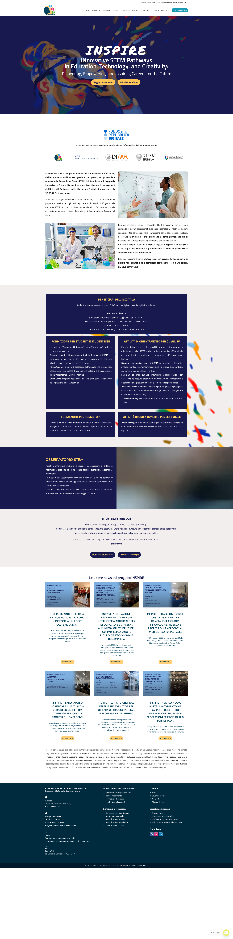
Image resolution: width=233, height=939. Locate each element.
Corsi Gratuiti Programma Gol (118, 793)
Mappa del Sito (158, 802)
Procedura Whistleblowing (163, 816)
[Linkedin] (161, 834)
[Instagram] (156, 834)
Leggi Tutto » (67, 662)
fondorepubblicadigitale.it (158, 767)
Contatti (155, 799)
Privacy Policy (158, 813)
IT (188, 2)
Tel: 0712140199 (146, 2)
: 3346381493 (56, 822)
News (154, 793)
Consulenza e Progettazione (117, 813)
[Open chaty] (226, 932)
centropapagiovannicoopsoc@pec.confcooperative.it (68, 841)
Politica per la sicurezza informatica (167, 822)
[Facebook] (152, 834)
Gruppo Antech (142, 865)
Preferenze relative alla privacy (165, 819)
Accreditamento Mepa (115, 819)
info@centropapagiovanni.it (166, 2)
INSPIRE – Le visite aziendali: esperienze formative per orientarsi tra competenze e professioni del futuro (116, 708)
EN (185, 2)
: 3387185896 (60, 825)
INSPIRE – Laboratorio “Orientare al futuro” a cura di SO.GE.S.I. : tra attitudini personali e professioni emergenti (67, 710)
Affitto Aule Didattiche (115, 816)
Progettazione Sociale (115, 825)
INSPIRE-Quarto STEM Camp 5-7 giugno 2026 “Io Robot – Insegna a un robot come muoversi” (68, 619)
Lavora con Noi (158, 796)
